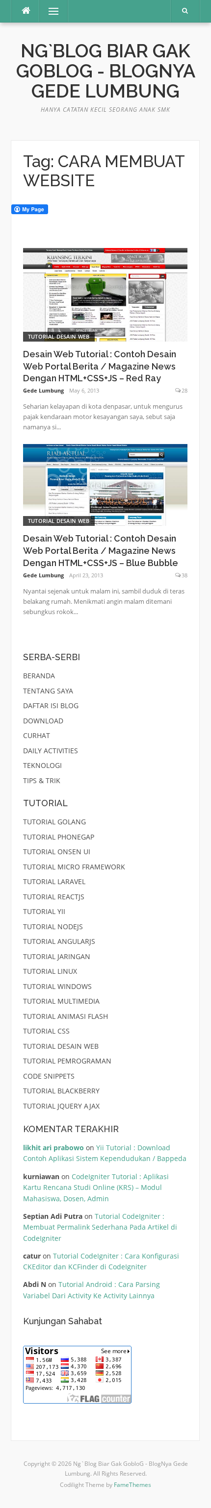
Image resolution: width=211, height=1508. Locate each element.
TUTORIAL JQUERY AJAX (61, 1106)
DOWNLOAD (43, 720)
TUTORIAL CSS (46, 1031)
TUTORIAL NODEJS (53, 926)
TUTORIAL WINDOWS (57, 986)
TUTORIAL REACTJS (53, 896)
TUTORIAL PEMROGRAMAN (67, 1060)
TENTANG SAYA (48, 690)
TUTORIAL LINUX (50, 971)
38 (184, 575)
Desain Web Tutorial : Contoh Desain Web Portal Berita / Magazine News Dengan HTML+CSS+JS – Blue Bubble (100, 550)
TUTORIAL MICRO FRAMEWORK (74, 866)
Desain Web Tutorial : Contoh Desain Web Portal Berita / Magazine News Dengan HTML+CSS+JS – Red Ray (99, 366)
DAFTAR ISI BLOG (51, 705)
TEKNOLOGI (42, 765)
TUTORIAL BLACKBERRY (61, 1090)
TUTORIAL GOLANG (54, 821)
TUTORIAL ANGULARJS (59, 941)
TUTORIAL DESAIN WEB (59, 336)
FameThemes (132, 1485)
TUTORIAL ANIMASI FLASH (65, 1016)
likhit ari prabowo (53, 1147)
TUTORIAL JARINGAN (56, 956)
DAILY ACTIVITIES (50, 750)
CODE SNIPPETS (49, 1076)
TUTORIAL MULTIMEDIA (61, 1001)
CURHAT (36, 735)
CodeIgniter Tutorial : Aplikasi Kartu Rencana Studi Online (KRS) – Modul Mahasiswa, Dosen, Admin (96, 1187)
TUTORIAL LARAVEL (54, 881)
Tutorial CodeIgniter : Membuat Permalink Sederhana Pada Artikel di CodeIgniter (100, 1227)
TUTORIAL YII (44, 911)
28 (184, 390)
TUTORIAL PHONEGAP (58, 836)
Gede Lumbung (43, 390)
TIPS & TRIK (41, 780)
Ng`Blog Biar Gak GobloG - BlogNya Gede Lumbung (105, 71)
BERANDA (39, 675)
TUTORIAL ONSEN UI (56, 851)
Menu (49, 11)
